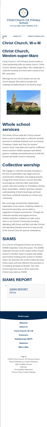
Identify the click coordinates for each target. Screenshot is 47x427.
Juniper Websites (31, 362)
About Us (17, 36)
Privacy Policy (17, 372)
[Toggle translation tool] (31, 3)
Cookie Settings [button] (29, 372)
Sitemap (23, 367)
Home (4, 36)
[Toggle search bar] (37, 3)
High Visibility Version (23, 364)
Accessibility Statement (23, 369)
